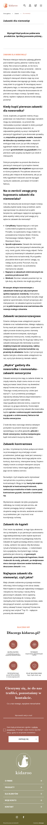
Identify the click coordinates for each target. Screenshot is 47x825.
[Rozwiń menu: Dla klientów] (23, 793)
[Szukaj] (24, 5)
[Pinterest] (30, 817)
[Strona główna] (10, 5)
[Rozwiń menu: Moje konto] (23, 800)
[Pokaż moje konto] (30, 5)
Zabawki (17, 13)
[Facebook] (23, 817)
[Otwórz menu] (41, 5)
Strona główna (7, 13)
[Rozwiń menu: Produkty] (23, 787)
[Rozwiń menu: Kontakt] (23, 806)
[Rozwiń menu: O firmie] (23, 780)
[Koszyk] (35, 5)
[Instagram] (17, 817)
